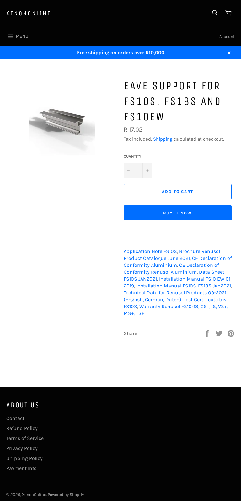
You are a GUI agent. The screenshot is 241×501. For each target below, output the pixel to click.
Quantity (132, 156)
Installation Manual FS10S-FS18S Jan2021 (183, 286)
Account (227, 36)
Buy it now (177, 213)
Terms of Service (25, 438)
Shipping (162, 139)
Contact (15, 418)
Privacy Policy (22, 448)
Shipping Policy (24, 458)
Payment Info (21, 468)
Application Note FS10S (150, 251)
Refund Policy (22, 428)
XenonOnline (28, 13)
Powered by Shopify (66, 494)
